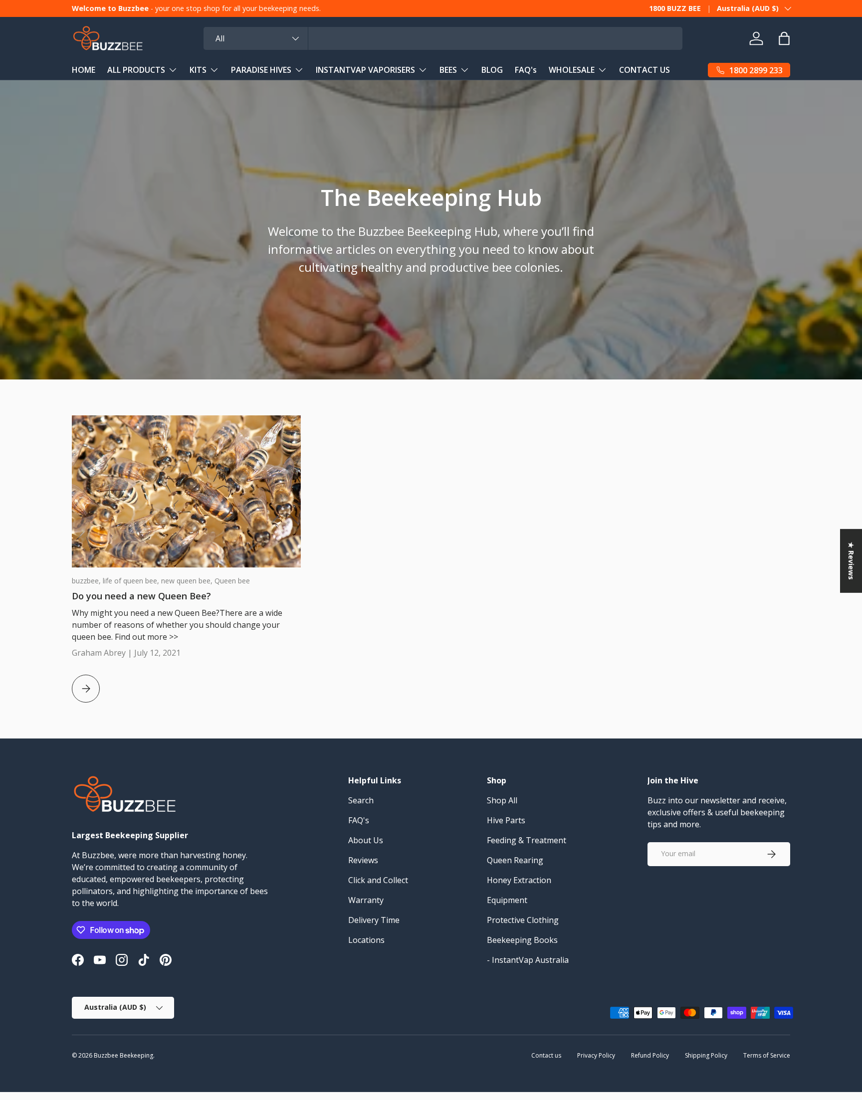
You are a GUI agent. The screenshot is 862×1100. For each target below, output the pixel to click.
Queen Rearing (515, 860)
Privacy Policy (596, 1055)
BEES (448, 69)
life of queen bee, (132, 580)
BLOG (492, 69)
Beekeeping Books (522, 939)
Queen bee (232, 580)
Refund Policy (650, 1055)
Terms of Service (766, 1055)
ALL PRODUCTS (136, 69)
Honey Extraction (519, 880)
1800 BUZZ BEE (675, 8)
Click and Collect (378, 880)
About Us (365, 840)
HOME (83, 69)
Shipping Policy (706, 1055)
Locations (366, 939)
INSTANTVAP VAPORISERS (365, 69)
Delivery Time (374, 920)
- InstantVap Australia (528, 959)
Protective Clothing (523, 920)
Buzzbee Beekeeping (123, 1055)
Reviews (363, 860)
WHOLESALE (572, 69)
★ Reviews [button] (851, 561)
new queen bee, (188, 580)
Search (361, 800)
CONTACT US (644, 69)
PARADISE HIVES (261, 69)
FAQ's (526, 69)
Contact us (546, 1055)
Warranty (366, 900)
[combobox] (443, 38)
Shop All (502, 800)
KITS (198, 69)
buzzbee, (87, 580)
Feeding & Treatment (526, 840)
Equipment (507, 900)
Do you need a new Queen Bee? (141, 596)
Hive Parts (506, 820)
